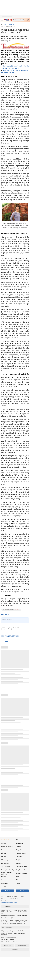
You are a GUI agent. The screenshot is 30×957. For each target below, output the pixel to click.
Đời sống (3, 853)
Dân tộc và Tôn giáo (7, 846)
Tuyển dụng (15, 949)
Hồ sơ (17, 876)
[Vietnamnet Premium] (5, 840)
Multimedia (4, 883)
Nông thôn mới (20, 870)
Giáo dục (3, 850)
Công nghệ (19, 856)
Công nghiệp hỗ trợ (21, 866)
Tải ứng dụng (7, 945)
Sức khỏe (3, 856)
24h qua (3, 886)
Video (17, 880)
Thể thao (18, 846)
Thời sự (3, 843)
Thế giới (18, 850)
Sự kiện (22, 891)
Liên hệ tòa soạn (6, 906)
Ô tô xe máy (4, 860)
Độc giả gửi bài (22, 945)
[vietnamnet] (8, 20)
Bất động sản (5, 863)
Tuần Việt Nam (7, 24)
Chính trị (18, 840)
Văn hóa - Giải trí (21, 853)
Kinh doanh (19, 843)
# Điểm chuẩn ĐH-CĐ (18, 19)
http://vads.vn (10, 939)
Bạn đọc (18, 863)
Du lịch (18, 860)
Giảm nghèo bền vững (7, 870)
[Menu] (2, 20)
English (3, 876)
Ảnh (2, 880)
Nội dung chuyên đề (21, 873)
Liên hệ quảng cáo (7, 927)
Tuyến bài (7, 891)
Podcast (18, 883)
